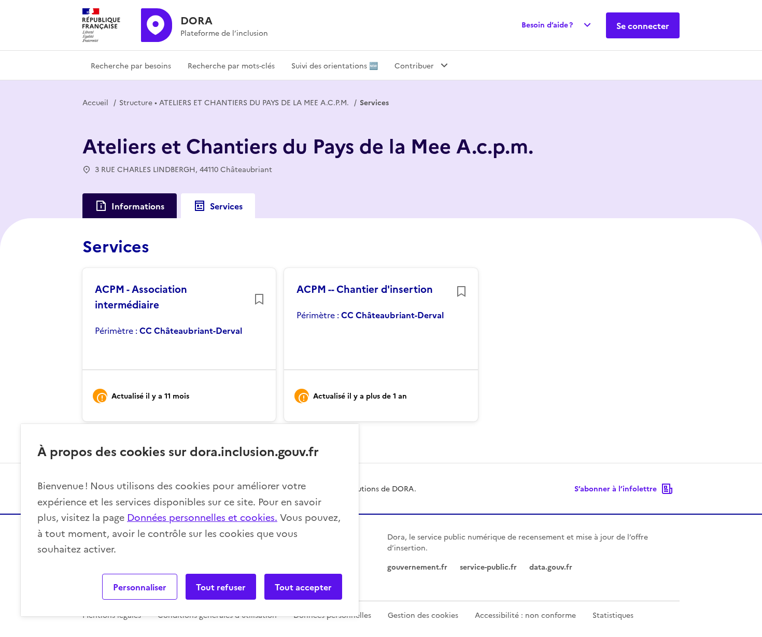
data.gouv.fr (550, 566)
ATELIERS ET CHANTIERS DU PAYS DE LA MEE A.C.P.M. (234, 102)
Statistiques (612, 615)
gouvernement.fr (417, 566)
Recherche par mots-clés (231, 65)
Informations (137, 205)
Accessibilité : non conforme (525, 615)
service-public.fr (488, 566)
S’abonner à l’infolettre (615, 488)
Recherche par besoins (131, 65)
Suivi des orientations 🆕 (334, 65)
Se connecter (642, 25)
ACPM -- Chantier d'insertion (365, 288)
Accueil (95, 102)
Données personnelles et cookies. (202, 517)
